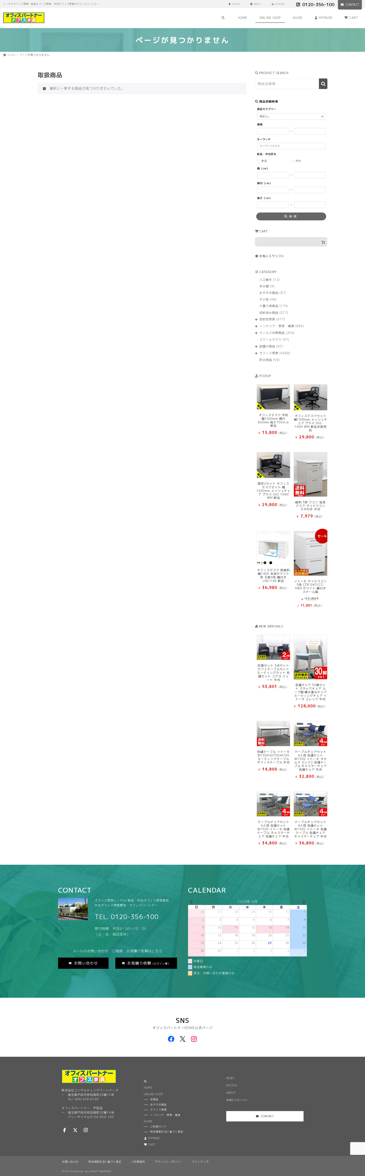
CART (152, 1145)
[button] (83, 963)
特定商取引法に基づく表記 (105, 1162)
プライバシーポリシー (168, 1162)
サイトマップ (200, 1162)
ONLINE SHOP (153, 1094)
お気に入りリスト (272, 256)
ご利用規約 (138, 1162)
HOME (148, 1088)
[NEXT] (303, 901)
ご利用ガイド (158, 1126)
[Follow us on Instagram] (86, 1130)
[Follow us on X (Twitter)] (75, 1130)
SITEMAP (279, 4)
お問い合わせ (70, 1162)
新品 (264, 161)
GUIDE (148, 1121)
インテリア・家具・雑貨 (165, 1115)
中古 (298, 161)
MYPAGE (154, 1138)
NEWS (230, 1078)
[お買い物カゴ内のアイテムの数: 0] (291, 242)
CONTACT (352, 5)
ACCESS (236, 4)
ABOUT (257, 4)
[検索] (323, 84)
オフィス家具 (158, 1110)
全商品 (154, 1099)
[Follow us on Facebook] (64, 1130)
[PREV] (192, 901)
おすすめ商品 (158, 1104)
